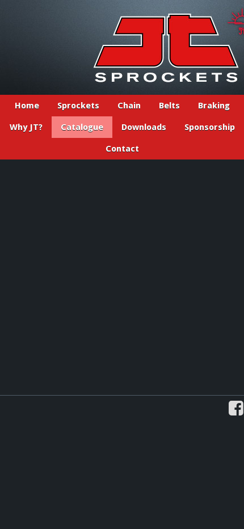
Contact (122, 149)
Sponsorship (209, 127)
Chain (129, 105)
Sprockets (78, 105)
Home (27, 105)
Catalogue (82, 127)
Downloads (143, 127)
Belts (169, 105)
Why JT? (26, 127)
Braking (214, 105)
